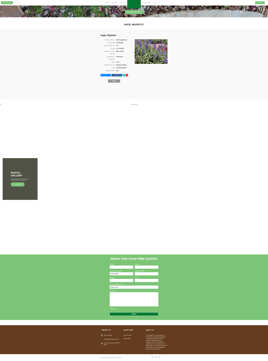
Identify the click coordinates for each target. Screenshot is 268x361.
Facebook (116, 75)
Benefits (107, 2)
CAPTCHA (113, 309)
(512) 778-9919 (7, 2)
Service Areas (147, 2)
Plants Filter (127, 338)
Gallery (18, 184)
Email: (137, 264)
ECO (134, 4)
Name (112, 264)
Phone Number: (140, 271)
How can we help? (116, 271)
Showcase (122, 2)
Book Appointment (134, 12)
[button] (266, 179)
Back (114, 81)
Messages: (113, 291)
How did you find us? (116, 284)
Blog (154, 2)
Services (114, 2)
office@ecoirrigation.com (111, 339)
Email (105, 75)
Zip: (136, 277)
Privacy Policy (128, 335)
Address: (112, 277)
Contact (260, 2)
